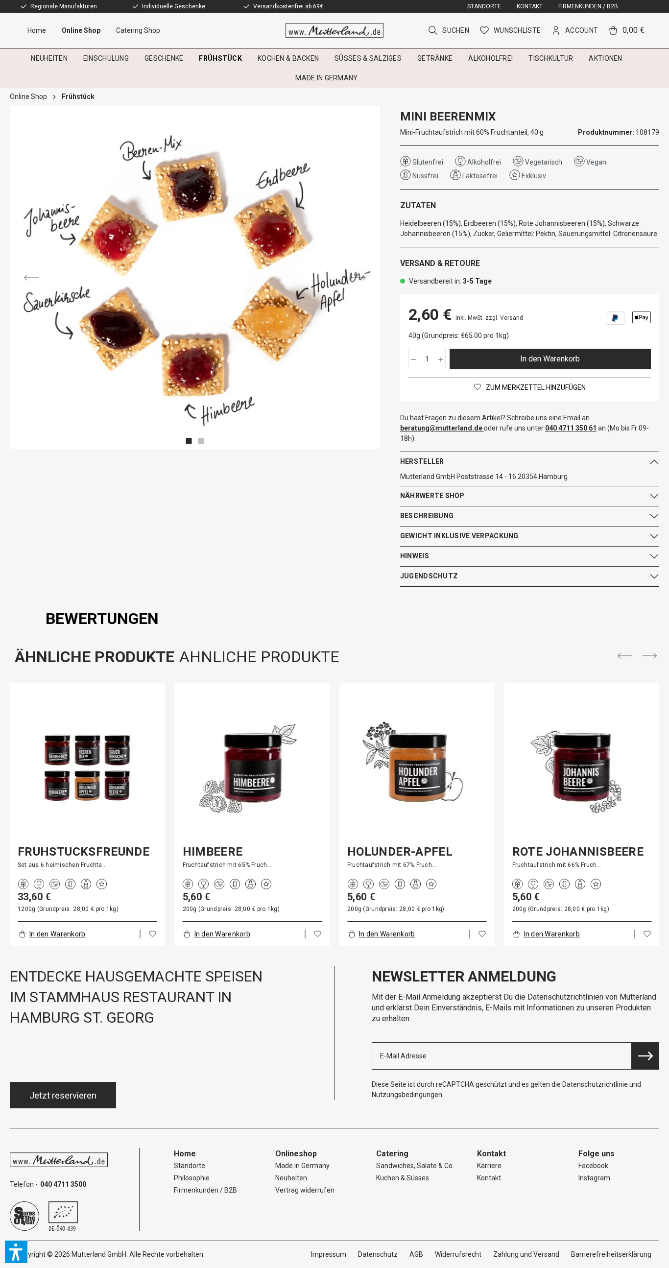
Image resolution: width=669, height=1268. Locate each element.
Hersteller (422, 461)
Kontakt (530, 6)
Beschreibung (427, 516)
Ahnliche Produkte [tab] (259, 656)
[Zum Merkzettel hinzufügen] (152, 934)
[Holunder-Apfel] (417, 767)
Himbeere (213, 852)
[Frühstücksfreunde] (87, 767)
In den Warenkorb (550, 358)
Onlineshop (296, 1153)
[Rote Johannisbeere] (582, 767)
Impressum (328, 1254)
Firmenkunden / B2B (588, 6)
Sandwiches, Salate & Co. (415, 1166)
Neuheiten (291, 1178)
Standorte (484, 6)
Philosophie (192, 1178)
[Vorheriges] (31, 277)
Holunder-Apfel (400, 852)
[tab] (102, 618)
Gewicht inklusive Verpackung (459, 536)
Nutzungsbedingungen (407, 1095)
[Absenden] (645, 1056)
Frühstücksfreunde (83, 852)
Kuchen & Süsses (402, 1178)
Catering (392, 1153)
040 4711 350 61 (571, 428)
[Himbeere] (252, 767)
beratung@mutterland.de (441, 428)
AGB (416, 1254)
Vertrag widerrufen (304, 1190)
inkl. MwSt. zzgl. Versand (489, 317)
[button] (16, 1252)
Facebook (593, 1166)
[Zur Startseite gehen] (334, 30)
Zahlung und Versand (526, 1254)
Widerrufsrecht (458, 1254)
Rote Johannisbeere (578, 852)
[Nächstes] (358, 277)
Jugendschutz (429, 576)
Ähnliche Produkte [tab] (94, 656)
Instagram (594, 1178)
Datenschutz (378, 1254)
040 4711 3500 (63, 1184)
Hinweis (414, 556)
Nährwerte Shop (432, 496)
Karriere (489, 1166)
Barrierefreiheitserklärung (611, 1254)
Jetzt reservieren (62, 1095)
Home (185, 1153)
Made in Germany (302, 1166)
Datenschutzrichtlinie (595, 1084)
